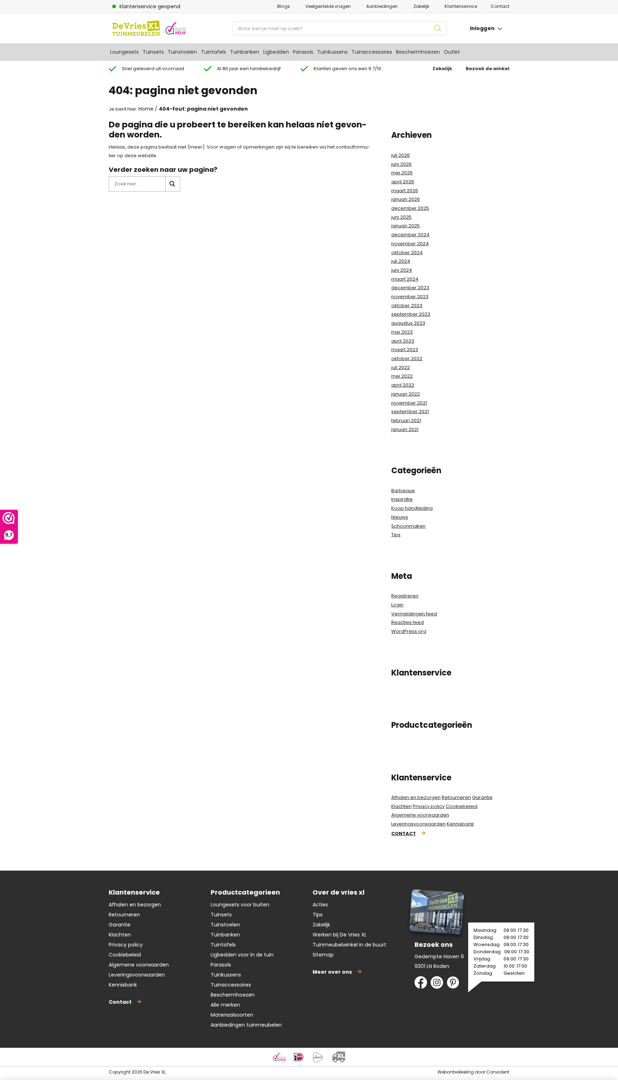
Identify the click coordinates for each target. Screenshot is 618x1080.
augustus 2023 (408, 323)
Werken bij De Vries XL (340, 934)
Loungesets (124, 51)
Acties (320, 904)
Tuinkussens (332, 51)
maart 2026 (404, 190)
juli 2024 (400, 261)
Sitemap (323, 954)
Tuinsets (153, 51)
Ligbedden (276, 51)
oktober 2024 (407, 252)
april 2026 (402, 181)
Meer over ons (332, 971)
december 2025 (410, 208)
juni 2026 (401, 164)
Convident (497, 1072)
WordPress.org (408, 631)
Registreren (404, 595)
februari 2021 (406, 420)
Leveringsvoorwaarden (418, 823)
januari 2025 (405, 225)
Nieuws (399, 517)
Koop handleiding (412, 508)
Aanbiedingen (382, 6)
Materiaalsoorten (232, 1014)
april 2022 (402, 385)
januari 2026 (405, 199)
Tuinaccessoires (372, 51)
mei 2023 (402, 332)
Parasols (303, 51)
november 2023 (409, 296)
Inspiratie (402, 499)
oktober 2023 (406, 305)
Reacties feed (407, 622)
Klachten (401, 806)
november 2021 (409, 402)
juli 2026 (400, 155)
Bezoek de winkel (487, 68)
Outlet (452, 51)
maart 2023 (404, 349)
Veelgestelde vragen (328, 6)
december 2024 (410, 234)
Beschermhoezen (418, 51)
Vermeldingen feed (414, 613)
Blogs (283, 6)
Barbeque (403, 490)
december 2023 (410, 287)
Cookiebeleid (461, 806)
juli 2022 (400, 367)
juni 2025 (401, 217)
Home (145, 108)
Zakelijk (421, 6)
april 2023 (402, 341)
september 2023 (410, 314)
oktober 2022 (406, 358)
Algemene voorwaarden (420, 815)
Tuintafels (213, 51)
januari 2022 (405, 394)
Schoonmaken (408, 526)
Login (397, 604)
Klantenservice (461, 6)
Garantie (482, 797)
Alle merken (225, 1004)
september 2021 (410, 411)
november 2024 (410, 243)
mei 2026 (402, 172)
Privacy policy (429, 806)
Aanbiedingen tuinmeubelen (246, 1024)
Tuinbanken (244, 51)
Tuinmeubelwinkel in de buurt (349, 944)
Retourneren (456, 797)
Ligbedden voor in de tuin (242, 954)
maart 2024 (404, 279)
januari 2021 (404, 429)
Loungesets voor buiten (240, 904)
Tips (396, 534)
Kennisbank (460, 823)
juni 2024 (401, 270)
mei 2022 (402, 376)
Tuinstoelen (182, 51)
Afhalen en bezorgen (416, 797)
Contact (500, 6)
